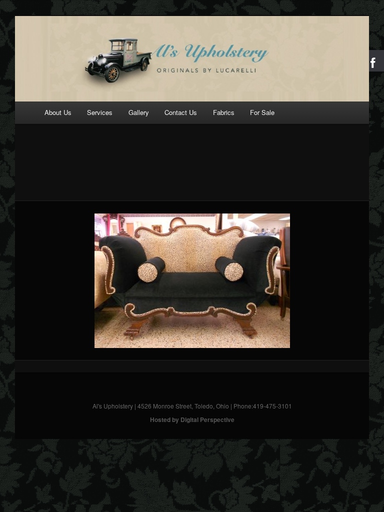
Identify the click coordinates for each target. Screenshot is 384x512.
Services (99, 112)
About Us (58, 112)
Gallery (138, 112)
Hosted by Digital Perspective (192, 419)
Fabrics (223, 112)
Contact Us (180, 112)
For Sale (262, 112)
